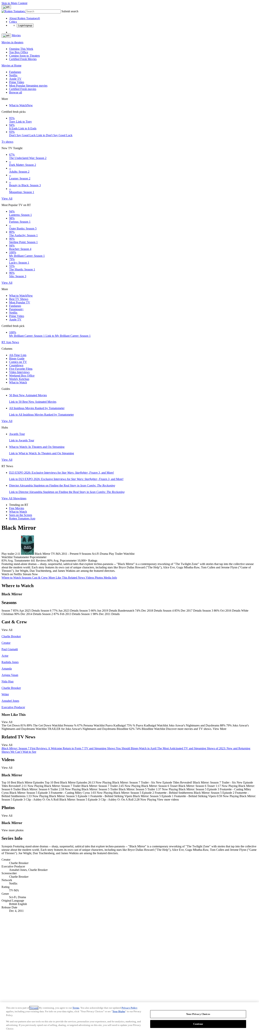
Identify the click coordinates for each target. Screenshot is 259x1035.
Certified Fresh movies (22, 89)
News (15, 342)
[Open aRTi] (6, 7)
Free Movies (16, 508)
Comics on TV (18, 362)
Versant (34, 1007)
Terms (75, 1007)
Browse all (15, 92)
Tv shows (7, 141)
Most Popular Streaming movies (28, 85)
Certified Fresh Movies (23, 59)
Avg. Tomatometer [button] (19, 560)
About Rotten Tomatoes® (24, 18)
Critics (13, 21)
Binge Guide (16, 358)
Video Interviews (19, 372)
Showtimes (19, 498)
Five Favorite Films (20, 368)
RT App (7, 342)
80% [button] (50, 560)
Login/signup (25, 25)
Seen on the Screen (20, 515)
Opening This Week (21, 48)
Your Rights (118, 1011)
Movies (16, 35)
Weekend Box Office (22, 375)
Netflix (13, 75)
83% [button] (4, 560)
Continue (198, 1023)
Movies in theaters (12, 42)
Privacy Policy (129, 1007)
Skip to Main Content (14, 3)
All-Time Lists (17, 355)
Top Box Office (18, 52)
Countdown (16, 365)
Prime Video (16, 82)
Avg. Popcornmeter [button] (65, 560)
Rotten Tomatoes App (22, 518)
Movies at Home (11, 65)
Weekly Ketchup (19, 379)
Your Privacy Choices (198, 1014)
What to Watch (21, 105)
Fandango (15, 72)
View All (7, 198)
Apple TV (15, 78)
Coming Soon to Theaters (24, 55)
